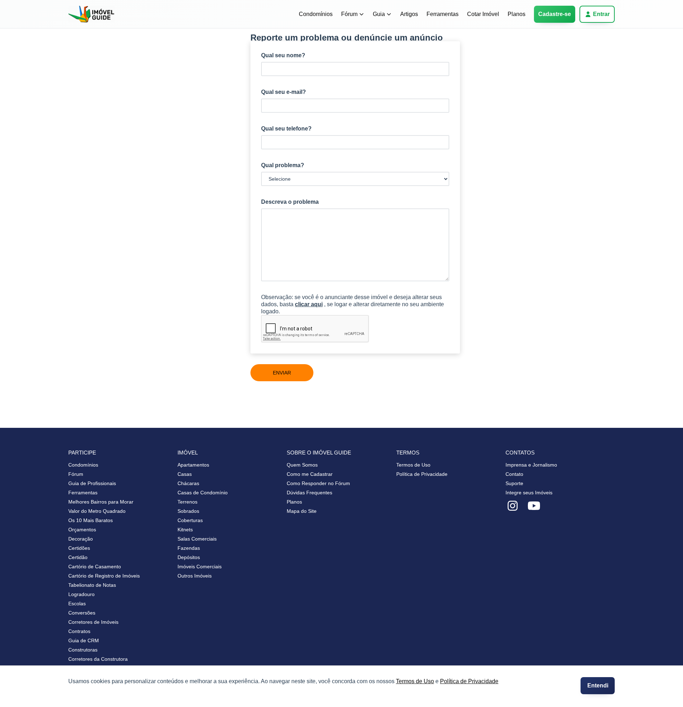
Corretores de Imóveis (93, 622)
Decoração (80, 539)
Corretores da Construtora (98, 659)
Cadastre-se (554, 14)
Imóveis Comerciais (200, 566)
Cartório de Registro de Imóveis (104, 576)
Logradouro (81, 594)
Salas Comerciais (197, 539)
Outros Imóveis (195, 576)
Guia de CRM (83, 640)
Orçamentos (82, 529)
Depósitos (189, 557)
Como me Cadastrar (310, 474)
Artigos (409, 14)
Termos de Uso (415, 681)
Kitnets (185, 529)
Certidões (79, 548)
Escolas (77, 603)
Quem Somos (302, 465)
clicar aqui (309, 304)
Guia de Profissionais (92, 483)
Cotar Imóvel (483, 14)
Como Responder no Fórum (318, 483)
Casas (185, 474)
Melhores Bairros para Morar (100, 502)
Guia (379, 14)
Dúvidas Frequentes (309, 492)
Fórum (349, 14)
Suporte (514, 483)
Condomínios (316, 14)
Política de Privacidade (469, 681)
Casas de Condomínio (203, 492)
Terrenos (187, 502)
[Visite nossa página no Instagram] (512, 506)
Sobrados (188, 511)
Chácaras (188, 483)
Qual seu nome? (283, 55)
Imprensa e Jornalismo (531, 465)
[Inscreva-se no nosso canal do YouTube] (534, 506)
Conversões (81, 613)
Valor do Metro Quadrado (97, 511)
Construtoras (82, 650)
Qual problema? (282, 165)
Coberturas (190, 520)
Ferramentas (443, 14)
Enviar (282, 373)
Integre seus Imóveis (528, 492)
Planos (516, 14)
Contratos (79, 631)
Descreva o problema (290, 202)
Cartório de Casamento (94, 566)
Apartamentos (193, 465)
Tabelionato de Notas (92, 585)
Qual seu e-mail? (283, 92)
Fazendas (189, 548)
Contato (514, 474)
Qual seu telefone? (286, 129)
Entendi (597, 685)
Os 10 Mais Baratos (90, 520)
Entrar (601, 14)
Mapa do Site (302, 511)
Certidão (78, 557)
